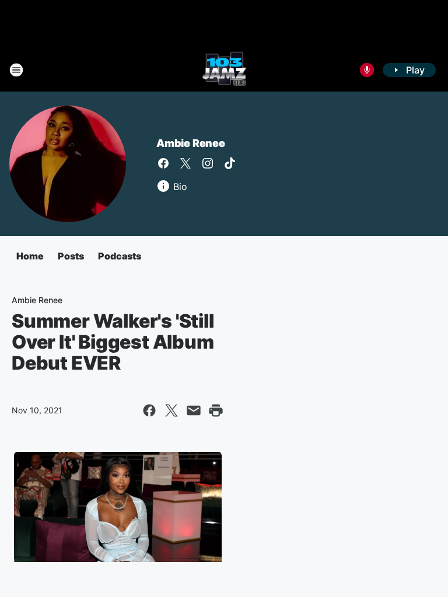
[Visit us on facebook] (163, 163)
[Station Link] (224, 70)
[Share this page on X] (171, 410)
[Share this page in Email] (194, 410)
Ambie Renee (190, 143)
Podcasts (119, 256)
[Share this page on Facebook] (149, 410)
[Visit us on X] (185, 163)
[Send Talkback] (367, 70)
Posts (71, 256)
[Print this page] (216, 410)
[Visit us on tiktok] (230, 163)
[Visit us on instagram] (208, 163)
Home (30, 256)
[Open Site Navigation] (16, 70)
